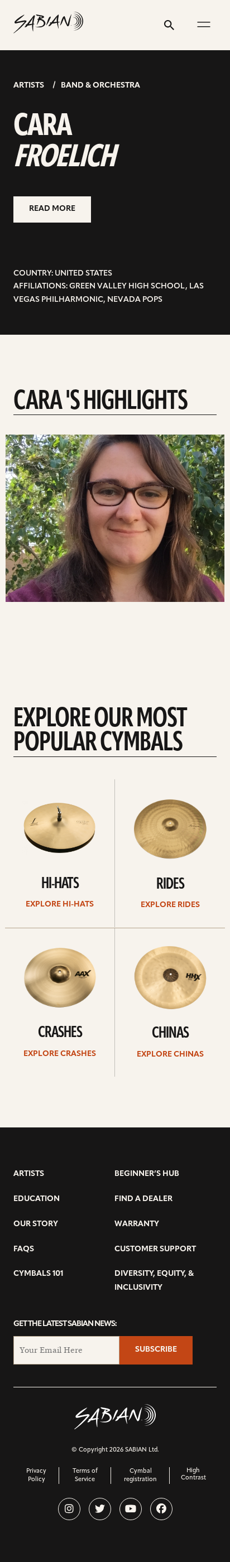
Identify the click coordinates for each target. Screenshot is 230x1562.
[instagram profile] (69, 1509)
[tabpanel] (115, 518)
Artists (28, 85)
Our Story (35, 1224)
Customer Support (155, 1249)
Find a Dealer (143, 1199)
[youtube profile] (130, 1509)
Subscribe (156, 1350)
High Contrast (193, 1474)
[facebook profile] (161, 1509)
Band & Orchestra (100, 85)
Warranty (136, 1224)
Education (36, 1199)
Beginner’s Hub (146, 1174)
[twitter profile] (100, 1509)
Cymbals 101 (38, 1274)
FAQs (23, 1249)
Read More (52, 209)
